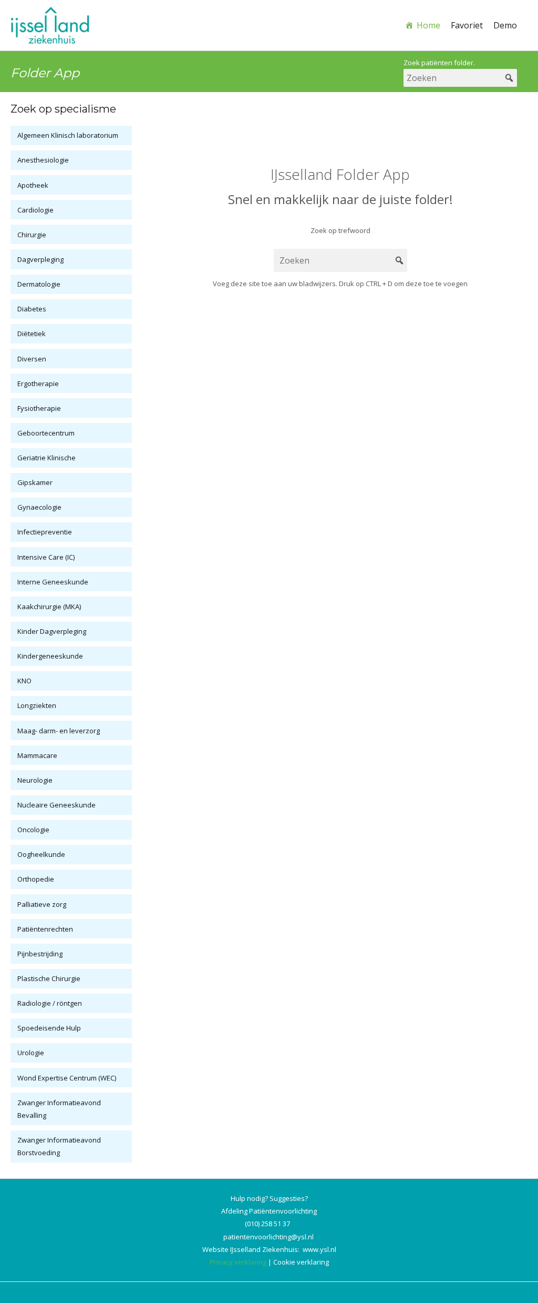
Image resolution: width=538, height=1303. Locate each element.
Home (428, 25)
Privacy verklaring (238, 1262)
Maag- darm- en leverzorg (58, 730)
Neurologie (35, 780)
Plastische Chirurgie (48, 978)
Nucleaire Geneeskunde (56, 805)
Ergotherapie (38, 383)
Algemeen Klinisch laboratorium (67, 135)
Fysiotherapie (39, 408)
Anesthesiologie (43, 160)
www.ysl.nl (319, 1249)
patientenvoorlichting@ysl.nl (268, 1236)
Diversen (31, 358)
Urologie (30, 1052)
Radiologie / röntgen (49, 1003)
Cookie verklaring (301, 1262)
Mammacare (37, 755)
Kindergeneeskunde (50, 656)
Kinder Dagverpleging (51, 631)
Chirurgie (31, 234)
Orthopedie (35, 879)
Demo (505, 25)
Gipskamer (35, 482)
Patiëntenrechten (45, 929)
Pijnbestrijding (40, 953)
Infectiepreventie (44, 532)
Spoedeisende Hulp (49, 1028)
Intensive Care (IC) (46, 557)
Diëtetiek (31, 333)
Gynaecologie (39, 507)
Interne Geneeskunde (52, 582)
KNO (24, 680)
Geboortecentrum (46, 433)
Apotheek (32, 185)
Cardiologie (35, 210)
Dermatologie (38, 284)
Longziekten (36, 705)
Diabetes (31, 309)
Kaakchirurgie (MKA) (49, 606)
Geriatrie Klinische (46, 457)
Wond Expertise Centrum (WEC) (66, 1078)
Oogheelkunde (41, 854)
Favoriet (467, 25)
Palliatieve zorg (41, 904)
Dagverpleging (40, 259)
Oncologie (33, 829)
